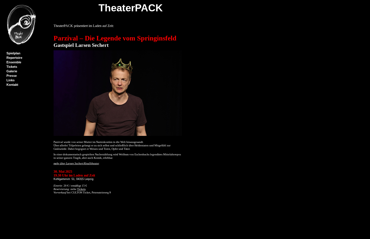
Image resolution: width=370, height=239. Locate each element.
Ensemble (13, 62)
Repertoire (14, 57)
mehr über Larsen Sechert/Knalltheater (76, 163)
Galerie (11, 71)
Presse (11, 75)
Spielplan (13, 53)
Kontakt (12, 84)
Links (10, 80)
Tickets (11, 66)
